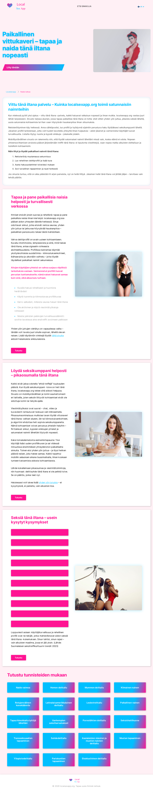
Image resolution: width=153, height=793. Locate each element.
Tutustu (18, 350)
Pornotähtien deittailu (94, 720)
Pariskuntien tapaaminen (58, 759)
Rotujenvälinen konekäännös (23, 704)
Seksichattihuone (130, 720)
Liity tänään (13, 67)
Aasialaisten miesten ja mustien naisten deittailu (94, 741)
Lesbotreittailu (94, 702)
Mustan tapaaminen (130, 738)
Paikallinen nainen (129, 702)
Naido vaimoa (23, 687)
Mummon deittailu (94, 687)
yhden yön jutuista (48, 482)
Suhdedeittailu (59, 738)
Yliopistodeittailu (23, 758)
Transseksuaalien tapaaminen (23, 739)
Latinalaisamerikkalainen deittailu (59, 704)
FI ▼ (142, 7)
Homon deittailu (58, 687)
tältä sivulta (58, 335)
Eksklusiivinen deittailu (94, 758)
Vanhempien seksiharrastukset (58, 721)
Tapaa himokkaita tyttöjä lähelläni (23, 721)
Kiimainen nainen (130, 687)
